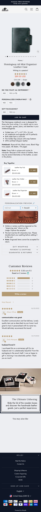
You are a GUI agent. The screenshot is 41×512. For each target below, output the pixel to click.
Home (20, 60)
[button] (20, 74)
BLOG (21, 480)
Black (28, 84)
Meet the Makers (20, 461)
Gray (23, 84)
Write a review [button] (20, 294)
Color (20, 80)
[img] (7, 308)
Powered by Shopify (20, 510)
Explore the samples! (18, 230)
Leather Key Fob (20, 167)
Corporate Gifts (20, 477)
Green (18, 84)
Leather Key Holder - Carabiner (20, 179)
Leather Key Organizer (20, 190)
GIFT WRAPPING (20, 247)
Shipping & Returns (20, 470)
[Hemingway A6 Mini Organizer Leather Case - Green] (8, 445)
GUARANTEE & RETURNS (20, 252)
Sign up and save (20, 486)
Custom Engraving (20, 474)
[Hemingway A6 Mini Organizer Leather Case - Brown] (5, 445)
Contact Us (20, 464)
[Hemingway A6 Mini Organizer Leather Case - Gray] (10, 445)
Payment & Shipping (20, 250)
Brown (12, 84)
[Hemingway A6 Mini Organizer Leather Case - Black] (13, 445)
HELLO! (20, 455)
